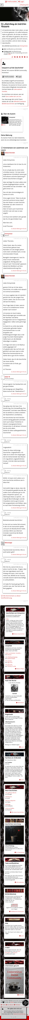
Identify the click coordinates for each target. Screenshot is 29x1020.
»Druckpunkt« (9, 665)
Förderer (17, 1005)
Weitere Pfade (20, 669)
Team (3, 1005)
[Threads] (27, 1015)
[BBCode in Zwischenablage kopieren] (27, 57)
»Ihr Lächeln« (8, 661)
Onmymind (23, 46)
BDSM (12, 1002)
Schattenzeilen (24, 5)
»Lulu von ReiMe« (9, 808)
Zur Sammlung (20, 852)
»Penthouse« (8, 796)
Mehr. (9, 54)
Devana (9, 654)
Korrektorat (10, 1005)
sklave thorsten (10, 153)
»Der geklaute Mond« (10, 793)
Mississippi (8, 543)
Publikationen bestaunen (17, 911)
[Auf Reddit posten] (20, 57)
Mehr (4, 125)
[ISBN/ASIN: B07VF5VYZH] (14, 906)
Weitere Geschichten (19, 634)
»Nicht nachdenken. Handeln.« (13, 653)
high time (9, 662)
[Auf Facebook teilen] (15, 57)
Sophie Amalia (11, 658)
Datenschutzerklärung (19, 1014)
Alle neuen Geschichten (17, 812)
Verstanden (14, 1017)
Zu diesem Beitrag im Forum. (19, 228)
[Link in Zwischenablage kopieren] (12, 57)
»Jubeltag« (8, 804)
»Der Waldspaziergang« (11, 657)
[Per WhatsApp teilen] (24, 57)
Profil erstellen (12, 2)
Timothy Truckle (11, 666)
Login (22, 2)
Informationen (20, 882)
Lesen (22, 747)
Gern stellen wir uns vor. (13, 96)
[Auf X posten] (17, 57)
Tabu (7, 619)
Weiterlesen (21, 702)
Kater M (7, 377)
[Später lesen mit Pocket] (22, 57)
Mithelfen (21, 995)
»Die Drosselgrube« (10, 800)
